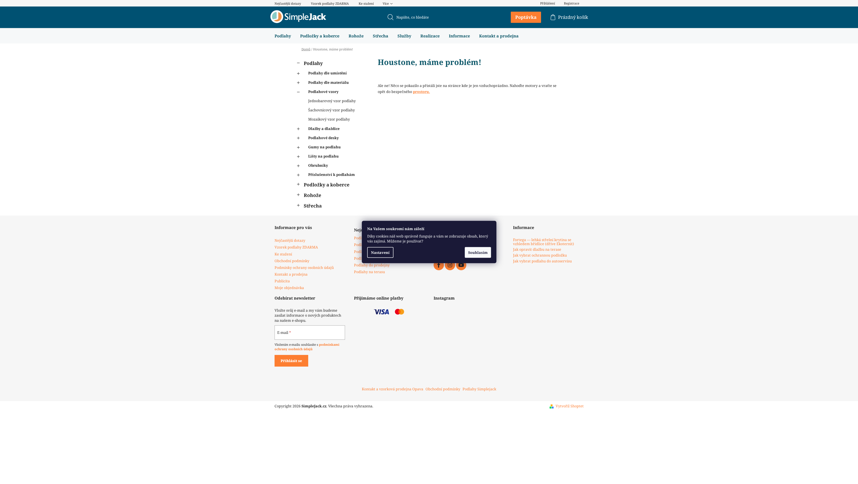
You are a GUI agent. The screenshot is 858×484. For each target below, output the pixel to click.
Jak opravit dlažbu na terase (537, 250)
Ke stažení (366, 3)
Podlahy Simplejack (479, 389)
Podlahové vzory (323, 91)
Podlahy (313, 63)
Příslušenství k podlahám (331, 174)
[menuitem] (282, 35)
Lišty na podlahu (323, 156)
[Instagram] (450, 265)
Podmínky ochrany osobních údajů (304, 267)
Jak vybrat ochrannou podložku (540, 255)
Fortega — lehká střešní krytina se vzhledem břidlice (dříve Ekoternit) (543, 242)
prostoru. (421, 91)
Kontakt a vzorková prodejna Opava (392, 389)
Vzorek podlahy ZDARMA (330, 3)
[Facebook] (439, 265)
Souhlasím (478, 252)
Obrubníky (318, 165)
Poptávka (526, 17)
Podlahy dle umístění (327, 73)
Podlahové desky (323, 137)
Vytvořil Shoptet (570, 406)
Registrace (571, 3)
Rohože (312, 195)
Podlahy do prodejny (372, 265)
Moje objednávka (289, 287)
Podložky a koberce (326, 185)
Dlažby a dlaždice (324, 128)
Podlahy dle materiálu (328, 82)
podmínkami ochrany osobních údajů (307, 346)
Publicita (282, 281)
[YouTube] (461, 265)
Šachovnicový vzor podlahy (331, 110)
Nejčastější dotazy (288, 3)
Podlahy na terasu (369, 271)
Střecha (313, 206)
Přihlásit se (291, 360)
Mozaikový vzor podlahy (329, 119)
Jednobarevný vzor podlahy (332, 100)
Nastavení (380, 252)
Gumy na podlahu (324, 147)
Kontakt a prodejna (291, 274)
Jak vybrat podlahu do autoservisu (542, 261)
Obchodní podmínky (292, 260)
